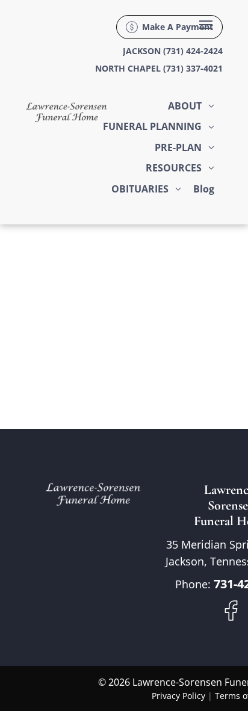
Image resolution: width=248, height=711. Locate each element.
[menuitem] (191, 106)
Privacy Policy (178, 695)
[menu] (206, 25)
